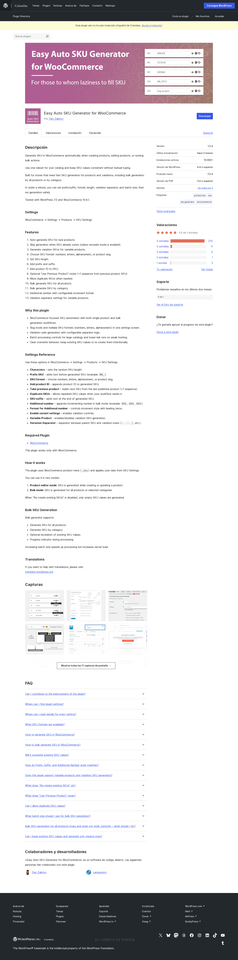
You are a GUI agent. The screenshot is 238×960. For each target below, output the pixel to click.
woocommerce (204, 202)
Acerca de (18, 906)
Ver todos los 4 (205, 188)
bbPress (191, 916)
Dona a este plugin (168, 332)
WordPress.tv (107, 921)
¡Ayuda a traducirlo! (152, 25)
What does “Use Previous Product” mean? (50, 795)
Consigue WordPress (219, 5)
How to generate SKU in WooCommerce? (50, 734)
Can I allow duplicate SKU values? (45, 805)
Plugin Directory (21, 16)
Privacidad (18, 921)
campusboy (100, 872)
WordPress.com (195, 906)
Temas (59, 911)
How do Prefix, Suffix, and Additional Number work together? (62, 765)
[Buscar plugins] (47, 36)
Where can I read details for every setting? (50, 714)
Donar (146, 916)
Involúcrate (148, 906)
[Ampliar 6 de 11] (142, 628)
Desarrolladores (107, 916)
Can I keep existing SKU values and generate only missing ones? (63, 836)
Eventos (146, 911)
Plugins (60, 916)
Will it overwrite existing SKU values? (47, 755)
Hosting (17, 916)
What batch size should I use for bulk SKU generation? (58, 816)
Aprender (104, 906)
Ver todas (207, 269)
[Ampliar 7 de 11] (59, 661)
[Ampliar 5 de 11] (101, 628)
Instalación (74, 133)
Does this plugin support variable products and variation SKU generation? (68, 775)
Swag (146, 921)
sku (210, 195)
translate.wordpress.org (39, 571)
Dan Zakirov (56, 118)
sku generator (187, 202)
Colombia (48, 939)
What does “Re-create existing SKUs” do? (50, 785)
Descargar (205, 116)
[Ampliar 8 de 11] (101, 661)
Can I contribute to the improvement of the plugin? (55, 693)
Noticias (17, 911)
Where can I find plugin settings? (44, 704)
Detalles (33, 133)
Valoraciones (53, 133)
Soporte (208, 133)
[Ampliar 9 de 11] (142, 661)
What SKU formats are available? (45, 724)
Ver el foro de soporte (170, 304)
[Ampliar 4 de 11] (59, 628)
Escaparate (62, 906)
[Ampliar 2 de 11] (101, 594)
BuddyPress (193, 921)
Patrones (61, 921)
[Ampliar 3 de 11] (142, 594)
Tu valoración (165, 269)
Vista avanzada (166, 211)
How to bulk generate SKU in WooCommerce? (52, 744)
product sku (200, 195)
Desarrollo (95, 133)
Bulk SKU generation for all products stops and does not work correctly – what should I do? (80, 826)
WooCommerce (39, 443)
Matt (189, 911)
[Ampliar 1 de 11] (59, 594)
